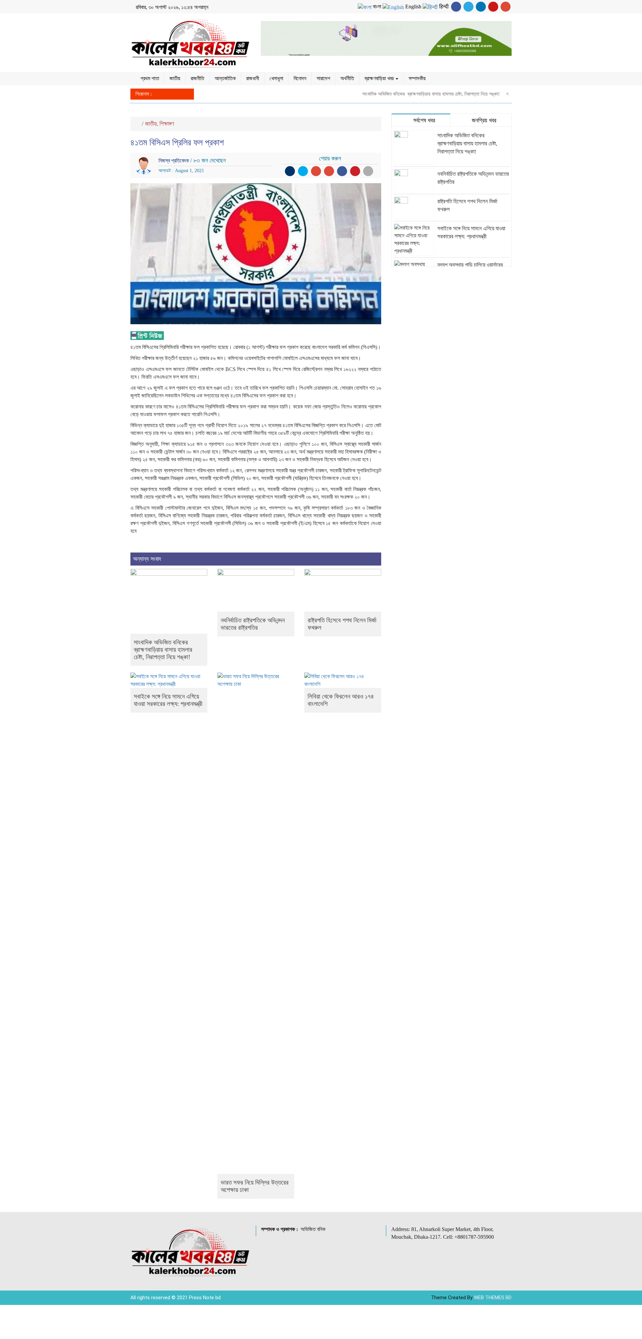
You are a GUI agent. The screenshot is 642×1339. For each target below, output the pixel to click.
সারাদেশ (323, 78)
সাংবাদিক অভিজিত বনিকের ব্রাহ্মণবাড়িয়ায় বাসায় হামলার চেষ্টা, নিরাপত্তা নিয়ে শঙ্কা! (411, 94)
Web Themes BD (493, 1298)
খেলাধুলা (276, 78)
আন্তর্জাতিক (225, 78)
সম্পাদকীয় (417, 78)
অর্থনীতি (347, 78)
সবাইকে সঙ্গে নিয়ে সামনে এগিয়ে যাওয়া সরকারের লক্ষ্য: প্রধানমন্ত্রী (168, 700)
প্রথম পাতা (149, 78)
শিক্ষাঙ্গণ (166, 123)
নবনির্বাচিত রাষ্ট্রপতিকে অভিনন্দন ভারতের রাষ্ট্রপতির (253, 624)
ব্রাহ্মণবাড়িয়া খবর (379, 78)
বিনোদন (300, 78)
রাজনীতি (197, 78)
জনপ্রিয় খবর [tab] (483, 120)
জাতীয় (175, 78)
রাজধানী (252, 78)
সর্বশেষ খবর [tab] (423, 120)
